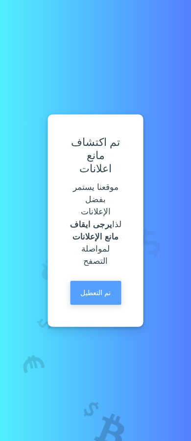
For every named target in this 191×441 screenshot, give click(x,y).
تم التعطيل (95, 293)
